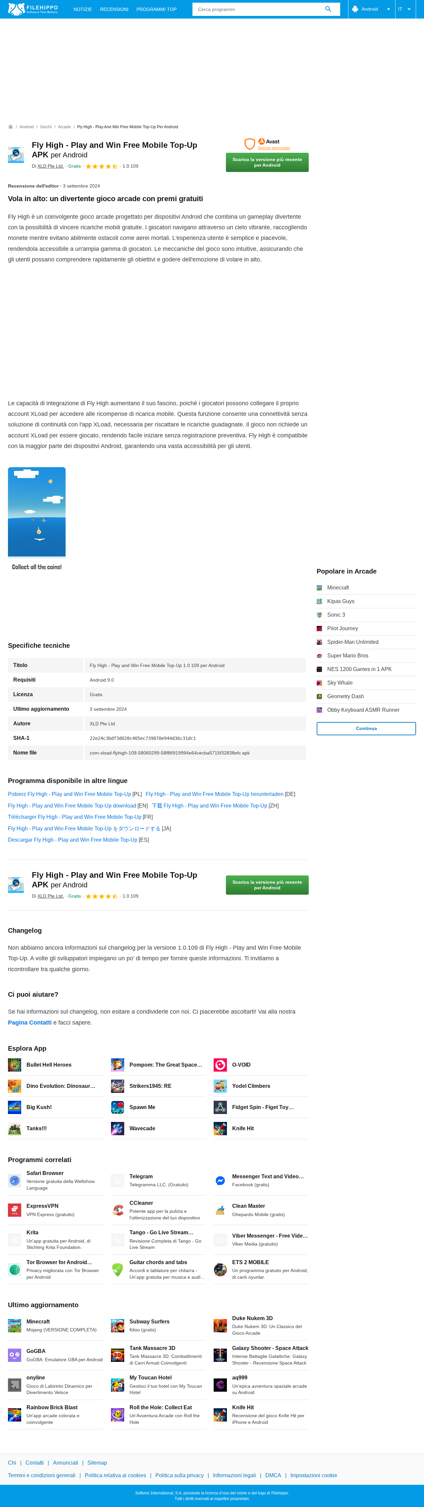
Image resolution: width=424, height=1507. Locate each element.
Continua (366, 728)
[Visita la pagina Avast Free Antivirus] (267, 144)
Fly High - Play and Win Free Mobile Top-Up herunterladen (215, 794)
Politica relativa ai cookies (115, 1475)
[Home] (10, 127)
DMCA (273, 1475)
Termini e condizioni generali (42, 1475)
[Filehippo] (33, 9)
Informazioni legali (234, 1475)
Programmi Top (156, 9)
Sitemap (97, 1463)
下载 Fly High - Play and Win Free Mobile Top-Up (209, 806)
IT (400, 9)
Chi (12, 1463)
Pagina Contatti (30, 1022)
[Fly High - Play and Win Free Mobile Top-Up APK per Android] (16, 155)
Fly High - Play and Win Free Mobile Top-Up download (72, 806)
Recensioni (114, 9)
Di (48, 166)
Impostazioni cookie (314, 1475)
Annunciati (65, 1463)
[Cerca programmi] (328, 9)
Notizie (83, 9)
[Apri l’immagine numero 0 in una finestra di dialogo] (37, 518)
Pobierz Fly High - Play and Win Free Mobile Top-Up (69, 794)
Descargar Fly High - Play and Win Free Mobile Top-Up (72, 840)
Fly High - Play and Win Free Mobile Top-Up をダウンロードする (84, 828)
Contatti (35, 1463)
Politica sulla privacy (179, 1475)
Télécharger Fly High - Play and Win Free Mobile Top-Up (74, 817)
